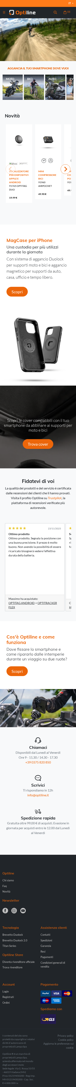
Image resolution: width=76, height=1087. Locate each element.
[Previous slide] (10, 169)
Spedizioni (46, 940)
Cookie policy (66, 1039)
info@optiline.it (38, 795)
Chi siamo (8, 880)
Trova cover (38, 444)
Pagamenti (47, 957)
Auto (52, 79)
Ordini (6, 1002)
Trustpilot (55, 498)
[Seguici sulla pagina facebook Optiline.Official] (5, 910)
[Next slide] (65, 169)
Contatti (45, 934)
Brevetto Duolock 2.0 (14, 940)
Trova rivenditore (12, 967)
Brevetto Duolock (12, 934)
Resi (43, 951)
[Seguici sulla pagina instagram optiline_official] (14, 910)
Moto (10, 79)
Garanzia (46, 945)
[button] (55, 13)
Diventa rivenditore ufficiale (18, 961)
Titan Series (9, 945)
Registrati (8, 997)
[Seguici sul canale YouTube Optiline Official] (23, 910)
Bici (29, 79)
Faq (4, 886)
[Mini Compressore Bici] (48, 147)
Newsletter (10, 900)
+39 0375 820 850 (38, 762)
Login (5, 991)
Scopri (17, 291)
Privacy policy (66, 1035)
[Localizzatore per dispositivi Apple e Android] (19, 147)
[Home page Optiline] (22, 12)
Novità (6, 891)
